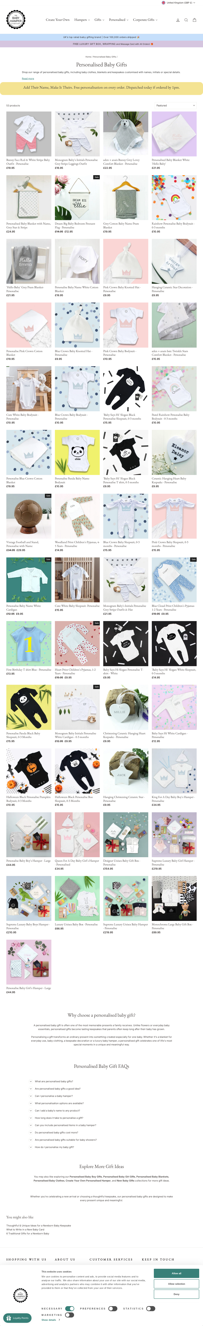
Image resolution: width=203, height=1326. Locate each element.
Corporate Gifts (144, 19)
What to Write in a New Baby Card (25, 1229)
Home (88, 57)
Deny (176, 1294)
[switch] (112, 1308)
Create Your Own (58, 19)
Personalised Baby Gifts (104, 57)
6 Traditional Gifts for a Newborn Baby (27, 1233)
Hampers (80, 19)
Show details (49, 1319)
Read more (28, 78)
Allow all (176, 1273)
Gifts (98, 19)
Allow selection (176, 1283)
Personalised (117, 19)
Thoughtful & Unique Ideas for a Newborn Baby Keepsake (38, 1225)
